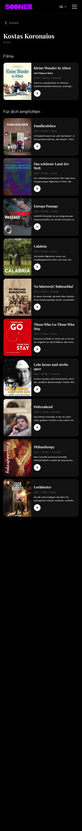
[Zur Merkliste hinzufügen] (37, 93)
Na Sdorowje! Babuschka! (53, 286)
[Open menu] (74, 6)
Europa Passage (46, 206)
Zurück (14, 23)
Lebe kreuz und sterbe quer (51, 366)
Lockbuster (42, 487)
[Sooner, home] (18, 6)
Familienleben (45, 126)
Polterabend (43, 407)
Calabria (40, 246)
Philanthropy (44, 447)
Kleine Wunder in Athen (52, 68)
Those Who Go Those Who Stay (54, 326)
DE (61, 7)
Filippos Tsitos (45, 73)
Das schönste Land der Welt (51, 166)
